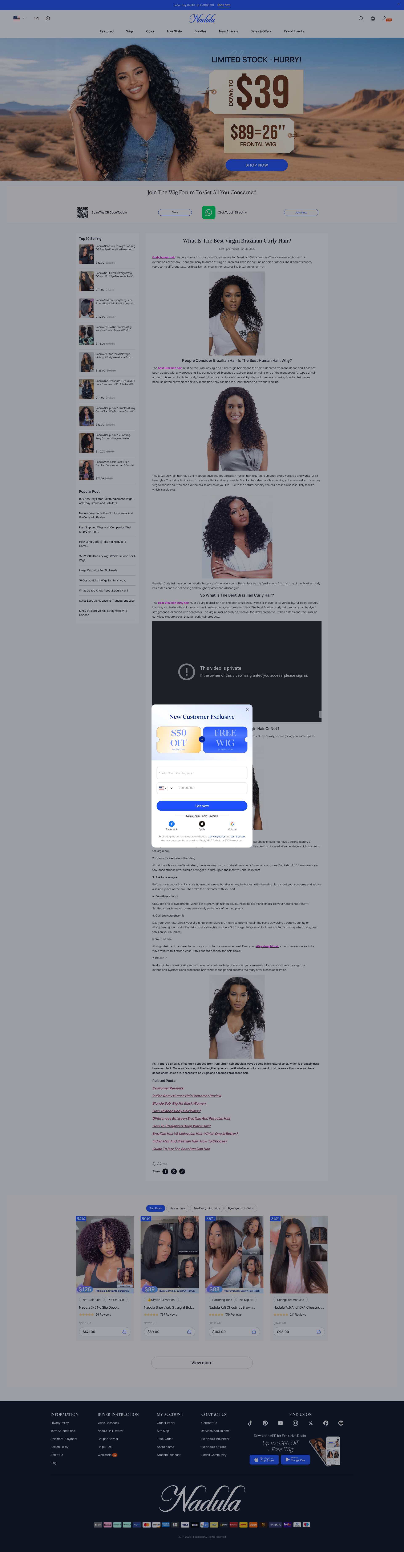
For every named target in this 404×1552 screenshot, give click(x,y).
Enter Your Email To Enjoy (176, 773)
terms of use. (238, 836)
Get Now (202, 806)
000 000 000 (187, 788)
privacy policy (217, 836)
